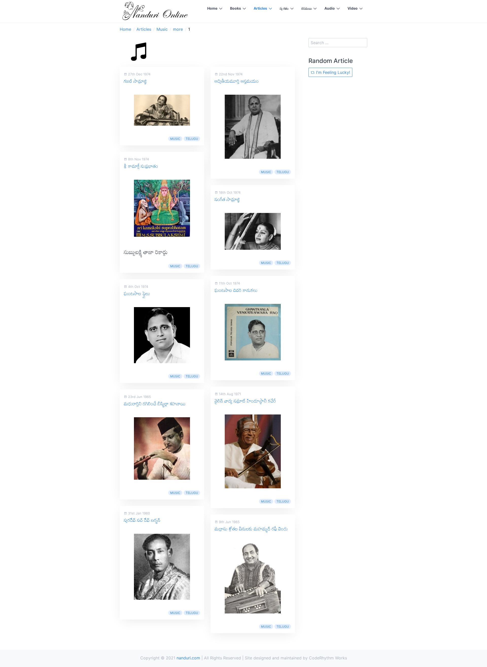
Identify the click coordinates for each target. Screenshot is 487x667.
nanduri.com (188, 657)
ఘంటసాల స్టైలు (137, 293)
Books (235, 8)
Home (212, 8)
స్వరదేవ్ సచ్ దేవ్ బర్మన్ (142, 520)
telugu (192, 139)
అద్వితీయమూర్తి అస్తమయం (237, 81)
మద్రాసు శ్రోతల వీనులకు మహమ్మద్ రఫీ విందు (251, 529)
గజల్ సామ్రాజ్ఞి (135, 81)
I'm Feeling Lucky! (332, 72)
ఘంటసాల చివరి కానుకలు (236, 290)
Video (352, 8)
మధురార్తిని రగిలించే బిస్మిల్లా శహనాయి (154, 404)
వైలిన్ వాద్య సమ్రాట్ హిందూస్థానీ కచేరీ (245, 401)
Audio (329, 8)
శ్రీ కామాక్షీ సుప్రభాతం (141, 166)
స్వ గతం (284, 8)
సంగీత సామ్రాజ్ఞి (227, 199)
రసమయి (306, 8)
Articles (260, 8)
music (175, 139)
